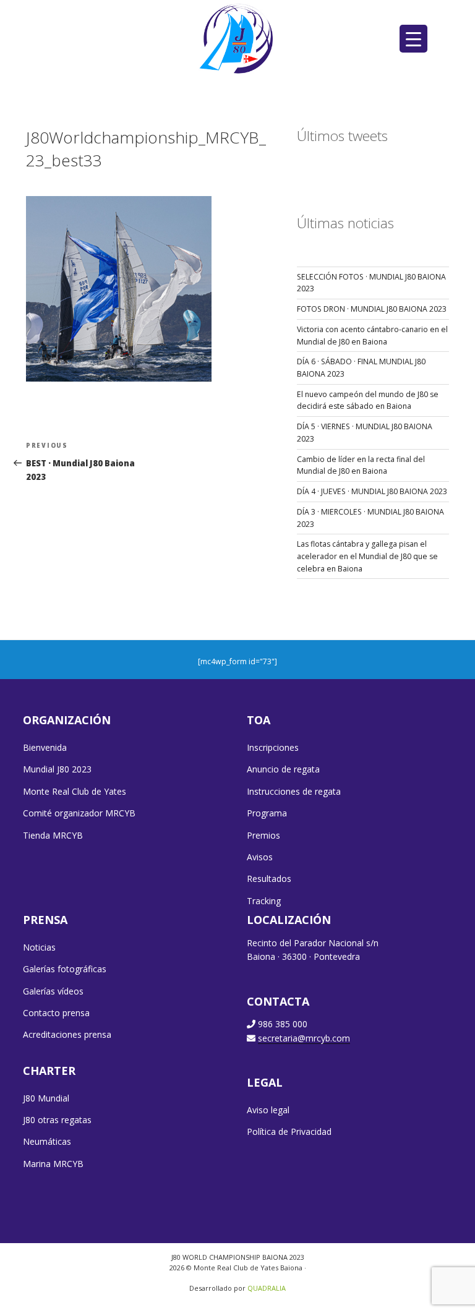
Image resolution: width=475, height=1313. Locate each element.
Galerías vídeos (53, 991)
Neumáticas (47, 1141)
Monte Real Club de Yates (74, 791)
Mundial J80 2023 (57, 769)
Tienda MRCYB (53, 835)
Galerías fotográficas (64, 969)
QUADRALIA (266, 1288)
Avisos (260, 857)
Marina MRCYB (53, 1164)
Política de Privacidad (289, 1131)
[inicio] (238, 38)
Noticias (39, 947)
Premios (263, 835)
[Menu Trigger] (413, 39)
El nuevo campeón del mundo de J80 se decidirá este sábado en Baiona (368, 400)
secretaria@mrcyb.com (304, 1038)
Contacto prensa (56, 1013)
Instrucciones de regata (294, 791)
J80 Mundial (46, 1098)
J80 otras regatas (57, 1120)
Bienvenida (45, 747)
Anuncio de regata (283, 769)
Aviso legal (268, 1110)
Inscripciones (273, 747)
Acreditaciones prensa (67, 1034)
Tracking (264, 901)
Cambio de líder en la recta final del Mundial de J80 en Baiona (361, 465)
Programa (267, 813)
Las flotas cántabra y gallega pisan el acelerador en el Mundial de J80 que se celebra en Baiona (367, 556)
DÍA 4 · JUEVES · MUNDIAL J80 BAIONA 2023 (372, 491)
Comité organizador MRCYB (79, 813)
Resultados (269, 878)
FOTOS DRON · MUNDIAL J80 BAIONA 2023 (372, 309)
